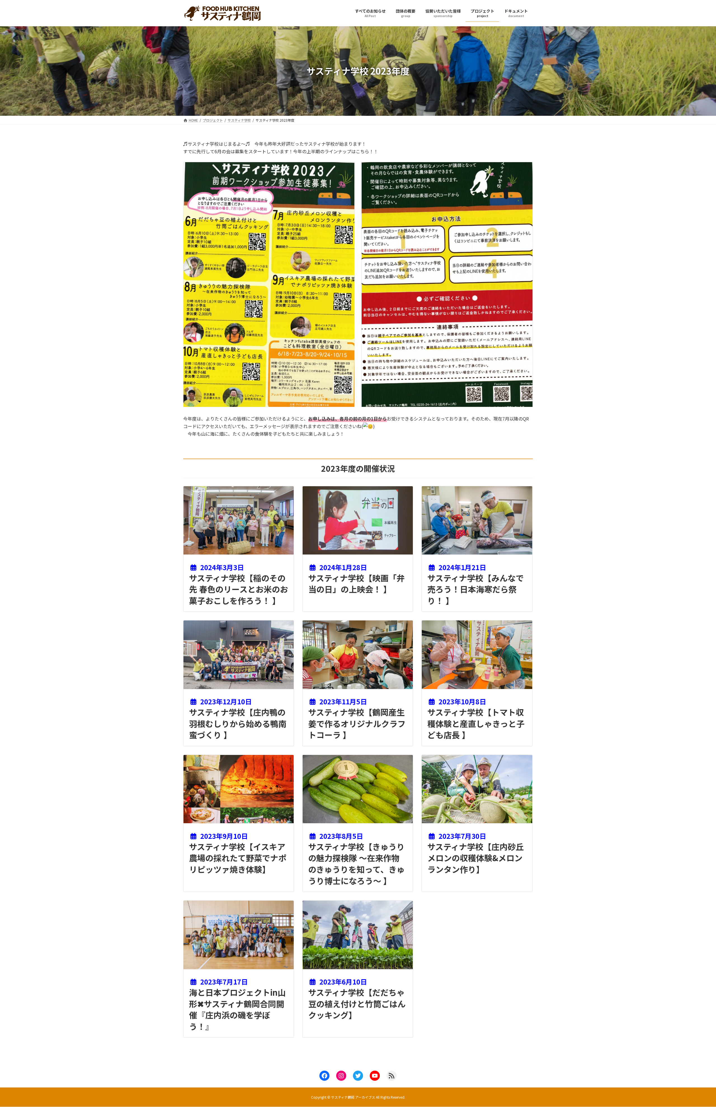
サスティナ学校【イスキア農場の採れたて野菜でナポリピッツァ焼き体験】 (237, 858)
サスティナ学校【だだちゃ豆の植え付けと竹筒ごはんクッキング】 (357, 1003)
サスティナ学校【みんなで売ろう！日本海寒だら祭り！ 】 (475, 589)
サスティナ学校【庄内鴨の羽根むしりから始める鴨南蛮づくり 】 (237, 723)
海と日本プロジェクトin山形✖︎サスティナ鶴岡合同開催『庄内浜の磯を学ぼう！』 (237, 1009)
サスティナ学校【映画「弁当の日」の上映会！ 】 (356, 583)
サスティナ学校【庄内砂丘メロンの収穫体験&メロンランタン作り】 (475, 858)
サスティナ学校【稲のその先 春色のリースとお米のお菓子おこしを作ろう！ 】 (238, 589)
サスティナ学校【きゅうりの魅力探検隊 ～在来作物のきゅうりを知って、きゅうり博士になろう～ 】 (356, 863)
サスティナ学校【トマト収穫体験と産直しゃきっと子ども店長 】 (475, 723)
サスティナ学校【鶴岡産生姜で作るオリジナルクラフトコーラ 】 (357, 723)
